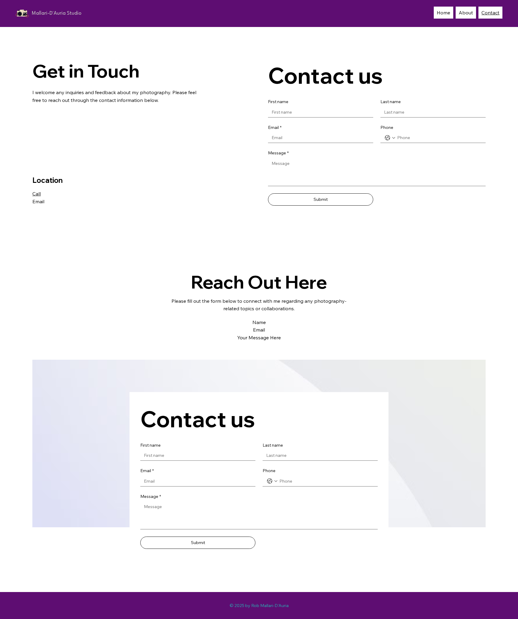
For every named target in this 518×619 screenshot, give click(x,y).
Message (278, 153)
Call (36, 194)
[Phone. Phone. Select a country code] (390, 137)
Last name (390, 101)
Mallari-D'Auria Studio (57, 13)
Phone (386, 127)
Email (274, 127)
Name (259, 322)
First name (278, 101)
